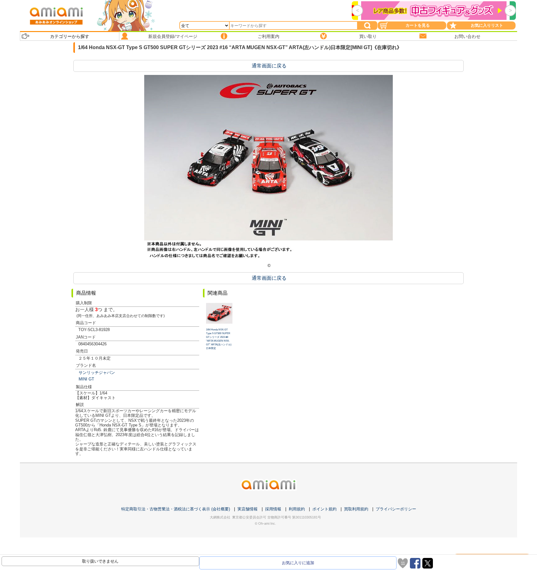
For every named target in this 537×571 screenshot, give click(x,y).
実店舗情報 (247, 509)
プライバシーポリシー (396, 509)
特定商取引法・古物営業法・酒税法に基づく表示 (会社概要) (175, 509)
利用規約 (297, 509)
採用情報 (273, 509)
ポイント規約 (324, 509)
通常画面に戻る (269, 65)
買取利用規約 (356, 509)
